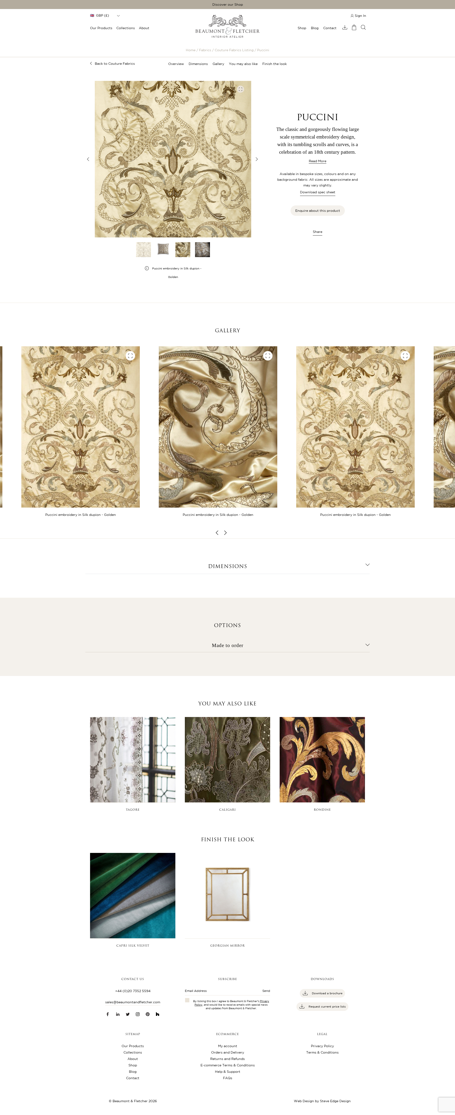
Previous (88, 159)
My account (227, 1046)
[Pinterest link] (147, 1014)
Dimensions (198, 64)
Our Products (101, 28)
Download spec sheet (317, 192)
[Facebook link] (108, 1014)
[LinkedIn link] (118, 1014)
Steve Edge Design (335, 1101)
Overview (176, 64)
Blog (314, 28)
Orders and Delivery (227, 1052)
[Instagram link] (138, 1014)
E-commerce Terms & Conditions (227, 1065)
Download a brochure (326, 993)
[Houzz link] (157, 1014)
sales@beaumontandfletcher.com (132, 1002)
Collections (125, 28)
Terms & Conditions (322, 1052)
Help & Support (227, 1071)
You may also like (243, 64)
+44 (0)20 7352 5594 (132, 991)
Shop (302, 28)
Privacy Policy (322, 1046)
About (144, 28)
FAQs (227, 1078)
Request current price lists (327, 1006)
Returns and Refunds (227, 1059)
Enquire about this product (317, 211)
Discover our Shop (227, 4)
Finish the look (274, 64)
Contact (330, 28)
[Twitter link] (128, 1014)
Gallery (218, 64)
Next (256, 159)
